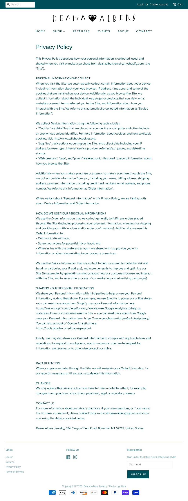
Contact (144, 31)
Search (9, 456)
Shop (58, 31)
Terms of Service (15, 471)
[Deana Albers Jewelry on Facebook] (68, 457)
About (123, 31)
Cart (180, 4)
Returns (10, 461)
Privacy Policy (13, 466)
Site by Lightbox (117, 486)
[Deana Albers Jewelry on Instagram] (75, 457)
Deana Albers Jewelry (95, 486)
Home (40, 31)
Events (103, 31)
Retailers (81, 31)
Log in (140, 4)
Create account (159, 4)
